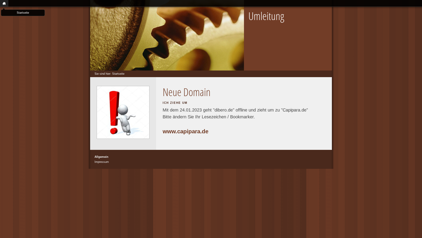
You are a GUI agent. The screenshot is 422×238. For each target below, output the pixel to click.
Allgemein (101, 156)
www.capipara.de (185, 131)
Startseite (118, 73)
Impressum (102, 162)
